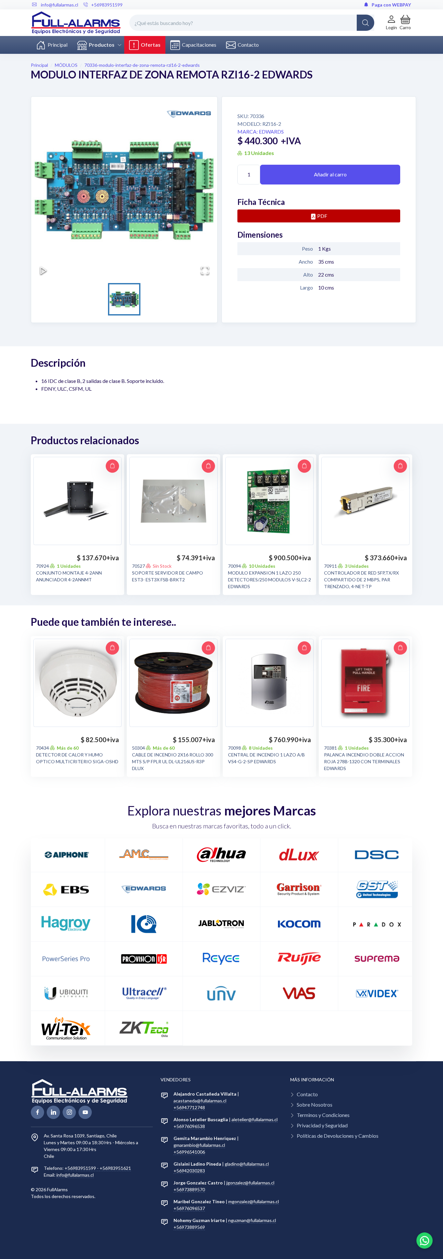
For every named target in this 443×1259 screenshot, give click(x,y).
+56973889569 (189, 1227)
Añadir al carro (330, 174)
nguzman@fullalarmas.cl (252, 1220)
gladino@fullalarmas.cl (247, 1164)
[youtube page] (85, 1112)
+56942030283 (189, 1170)
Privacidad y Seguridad (322, 1125)
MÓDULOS (66, 65)
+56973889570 (189, 1189)
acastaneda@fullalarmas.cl (200, 1100)
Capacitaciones (198, 45)
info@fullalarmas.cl (75, 1175)
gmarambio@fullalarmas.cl (199, 1145)
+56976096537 (189, 1208)
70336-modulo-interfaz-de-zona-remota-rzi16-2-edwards (142, 65)
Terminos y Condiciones (323, 1115)
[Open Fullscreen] (205, 270)
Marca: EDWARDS (260, 131)
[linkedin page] (53, 1112)
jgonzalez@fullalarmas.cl (250, 1182)
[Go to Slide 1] (124, 299)
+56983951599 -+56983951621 (98, 1168)
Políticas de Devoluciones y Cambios (337, 1136)
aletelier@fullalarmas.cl (255, 1119)
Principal (56, 45)
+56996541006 (189, 1152)
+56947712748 (189, 1107)
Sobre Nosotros (314, 1104)
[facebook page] (37, 1112)
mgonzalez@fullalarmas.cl (253, 1201)
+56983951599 (107, 4)
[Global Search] (365, 23)
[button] (405, 22)
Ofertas (150, 45)
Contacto (247, 45)
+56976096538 (189, 1126)
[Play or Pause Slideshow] (43, 270)
